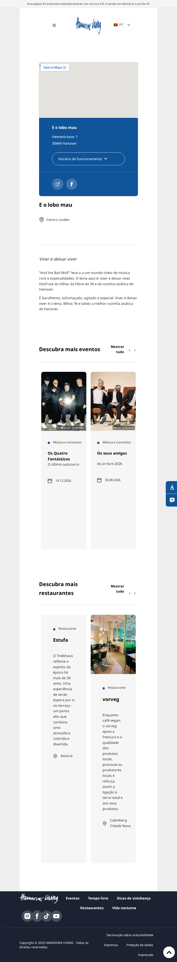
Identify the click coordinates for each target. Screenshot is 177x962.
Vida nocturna (124, 908)
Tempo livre (98, 898)
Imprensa (111, 945)
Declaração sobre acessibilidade (130, 935)
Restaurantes (92, 908)
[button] (135, 350)
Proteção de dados (139, 945)
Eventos (72, 898)
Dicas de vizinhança (134, 898)
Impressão (145, 955)
